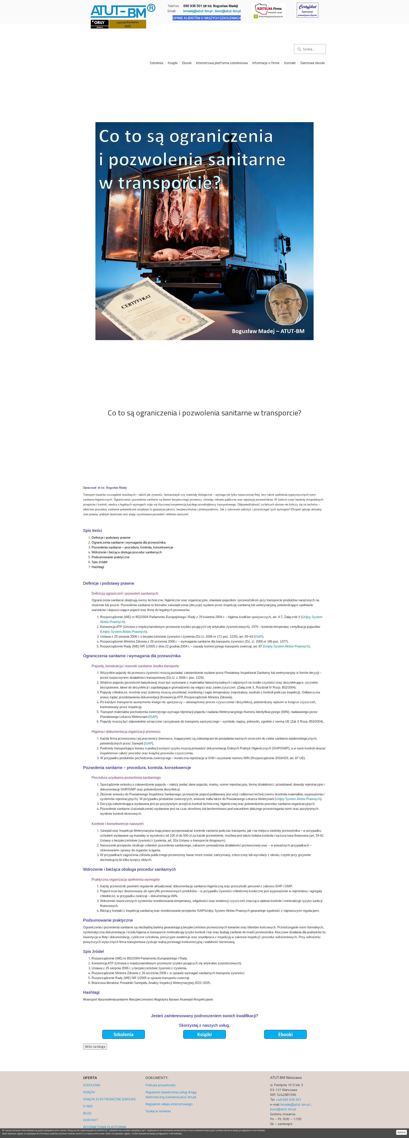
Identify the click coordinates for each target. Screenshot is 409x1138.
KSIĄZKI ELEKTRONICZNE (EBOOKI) (109, 1099)
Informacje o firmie (265, 62)
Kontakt (290, 62)
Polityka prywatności (160, 1085)
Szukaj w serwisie (158, 1111)
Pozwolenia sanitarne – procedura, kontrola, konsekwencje (132, 547)
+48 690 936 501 (288, 1099)
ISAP (258, 636)
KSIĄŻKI (89, 1092)
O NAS (88, 1106)
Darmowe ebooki (312, 62)
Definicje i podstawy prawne (111, 537)
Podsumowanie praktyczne (111, 557)
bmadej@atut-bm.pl (197, 10)
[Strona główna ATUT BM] (123, 9)
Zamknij (401, 1132)
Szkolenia (156, 62)
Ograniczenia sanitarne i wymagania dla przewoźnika (129, 542)
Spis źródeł (99, 562)
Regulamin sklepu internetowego (169, 1104)
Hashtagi (98, 567)
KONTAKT (90, 1119)
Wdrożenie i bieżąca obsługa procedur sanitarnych (127, 552)
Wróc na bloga (95, 1046)
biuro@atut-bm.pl (228, 10)
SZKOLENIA (91, 1085)
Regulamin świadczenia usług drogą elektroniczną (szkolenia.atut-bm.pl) (170, 1094)
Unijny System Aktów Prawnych (123, 631)
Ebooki (187, 62)
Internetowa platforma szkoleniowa (222, 62)
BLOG (87, 1113)
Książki (172, 62)
